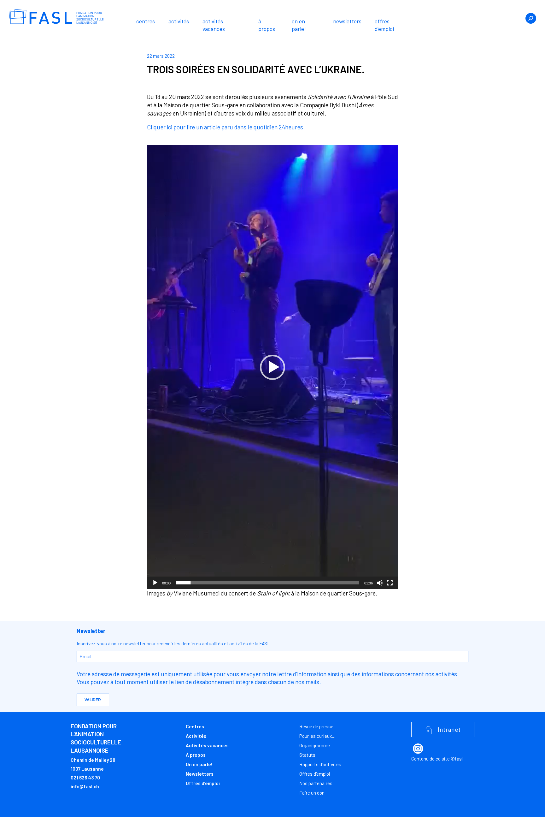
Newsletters (347, 21)
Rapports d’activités (320, 764)
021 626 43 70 (85, 777)
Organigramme (314, 745)
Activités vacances (213, 25)
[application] (272, 367)
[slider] (267, 582)
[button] (272, 367)
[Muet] (380, 583)
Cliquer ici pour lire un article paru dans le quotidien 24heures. (226, 127)
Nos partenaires (315, 783)
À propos (266, 25)
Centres (145, 21)
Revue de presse (316, 726)
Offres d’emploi (384, 25)
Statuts (307, 755)
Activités (178, 21)
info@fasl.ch (85, 786)
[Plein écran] (390, 583)
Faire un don (312, 793)
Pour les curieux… (317, 736)
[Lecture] (155, 583)
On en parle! (299, 25)
